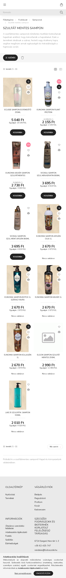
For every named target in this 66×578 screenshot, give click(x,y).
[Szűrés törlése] (22, 57)
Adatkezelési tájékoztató (16, 532)
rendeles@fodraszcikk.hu (46, 550)
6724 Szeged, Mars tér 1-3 (47, 541)
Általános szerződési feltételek (14, 527)
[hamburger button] (5, 5)
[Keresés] (61, 12)
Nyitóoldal (10, 495)
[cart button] (61, 5)
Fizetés (8, 536)
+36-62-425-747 (43, 545)
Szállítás (9, 540)
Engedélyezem (43, 573)
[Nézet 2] (60, 69)
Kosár (37, 506)
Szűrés (11, 57)
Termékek (9, 498)
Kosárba (17, 132)
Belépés (38, 495)
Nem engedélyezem (23, 573)
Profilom (38, 502)
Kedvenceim (40, 510)
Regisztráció (40, 498)
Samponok (37, 20)
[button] (28, 87)
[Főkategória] (8, 20)
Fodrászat (22, 20)
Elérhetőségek (11, 543)
